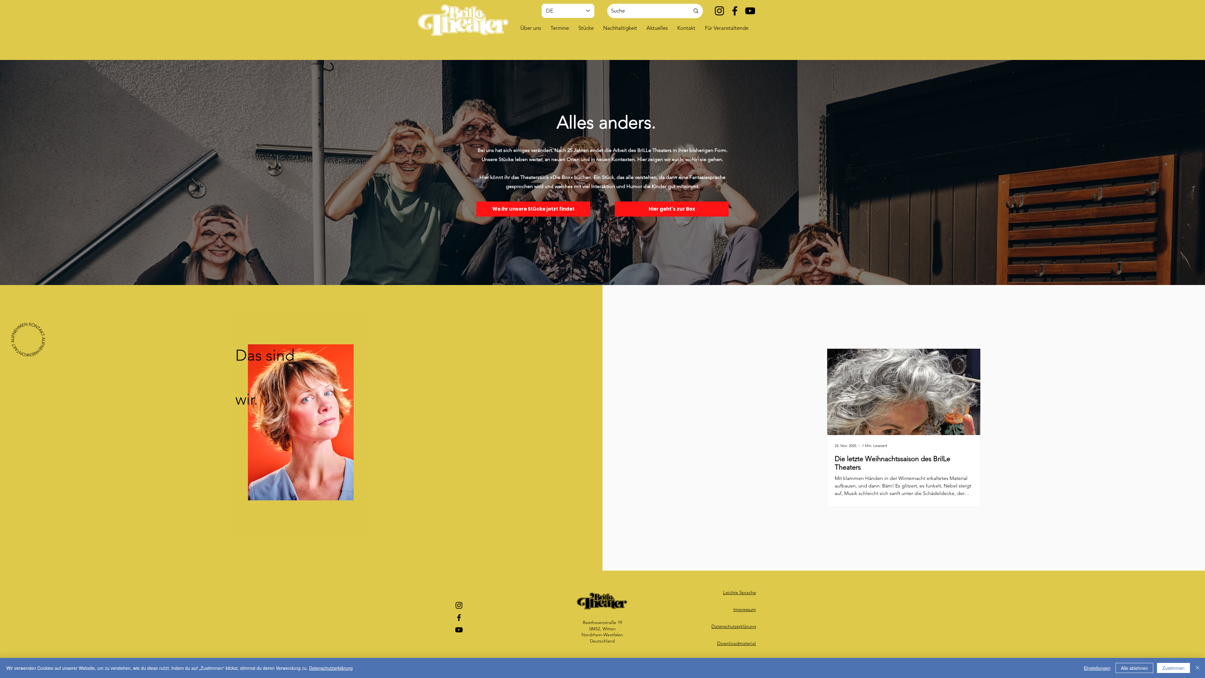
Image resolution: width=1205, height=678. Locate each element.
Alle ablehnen (1134, 668)
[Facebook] (735, 11)
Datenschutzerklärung (331, 668)
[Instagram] (719, 11)
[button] (531, 28)
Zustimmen (1173, 668)
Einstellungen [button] (1097, 668)
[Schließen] (1197, 668)
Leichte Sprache (739, 592)
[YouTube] (750, 11)
